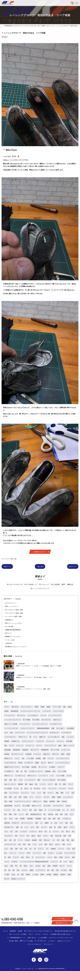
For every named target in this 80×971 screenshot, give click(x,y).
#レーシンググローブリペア (40, 588)
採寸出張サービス (9, 827)
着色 (66, 814)
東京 (27, 814)
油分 (71, 823)
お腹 (16, 818)
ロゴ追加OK (52, 767)
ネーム (6, 831)
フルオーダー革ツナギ (10, 762)
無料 (5, 745)
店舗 (64, 707)
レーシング (7, 810)
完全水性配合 (70, 728)
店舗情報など (9, 620)
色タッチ (43, 762)
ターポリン (51, 853)
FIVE (9, 870)
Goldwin (40, 810)
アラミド (70, 788)
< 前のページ (7, 566)
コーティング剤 (57, 707)
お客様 (61, 857)
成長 (57, 870)
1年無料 (28, 874)
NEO (13, 870)
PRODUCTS (6, 741)
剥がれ (27, 857)
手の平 (28, 853)
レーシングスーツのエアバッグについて (37, 732)
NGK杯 (10, 801)
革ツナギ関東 (26, 805)
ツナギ (20, 780)
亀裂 (10, 814)
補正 (61, 814)
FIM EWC (42, 874)
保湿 (66, 823)
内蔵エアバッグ (8, 775)
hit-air (54, 771)
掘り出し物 (58, 836)
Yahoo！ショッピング (69, 745)
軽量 (5, 793)
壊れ (44, 866)
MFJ (15, 840)
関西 (10, 797)
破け (5, 814)
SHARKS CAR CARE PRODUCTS (13, 630)
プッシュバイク (52, 788)
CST (30, 737)
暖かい (71, 861)
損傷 (56, 814)
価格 (58, 801)
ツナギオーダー (40, 741)
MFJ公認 (20, 762)
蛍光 (11, 848)
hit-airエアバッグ (32, 775)
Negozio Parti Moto (8, 805)
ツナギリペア (60, 767)
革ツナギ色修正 (62, 780)
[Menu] (76, 3)
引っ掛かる (14, 861)
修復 (44, 853)
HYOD (10, 780)
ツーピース (16, 857)
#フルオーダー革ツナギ (15, 584)
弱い (73, 831)
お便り (6, 866)
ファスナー (38, 797)
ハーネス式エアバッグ (55, 724)
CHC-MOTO (55, 866)
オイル (32, 827)
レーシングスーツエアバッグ (39, 724)
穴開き (59, 827)
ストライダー (62, 788)
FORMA (53, 797)
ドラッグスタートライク (62, 758)
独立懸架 (38, 758)
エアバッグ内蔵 (62, 771)
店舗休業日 (25, 750)
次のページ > (73, 566)
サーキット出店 (10, 640)
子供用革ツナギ (15, 741)
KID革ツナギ (42, 737)
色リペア (62, 866)
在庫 (69, 836)
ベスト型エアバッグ (20, 775)
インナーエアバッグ (25, 724)
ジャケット (41, 848)
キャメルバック (50, 741)
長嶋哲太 (56, 874)
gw (21, 771)
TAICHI (49, 866)
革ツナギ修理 (26, 719)
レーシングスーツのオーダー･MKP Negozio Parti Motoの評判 (34, 861)
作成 (19, 810)
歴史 (73, 848)
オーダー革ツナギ (66, 732)
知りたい (57, 844)
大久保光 (48, 874)
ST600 (69, 874)
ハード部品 (35, 874)
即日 (52, 870)
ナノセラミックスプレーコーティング (30, 711)
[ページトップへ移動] (76, 921)
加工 (58, 840)
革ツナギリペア (35, 750)
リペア (52, 775)
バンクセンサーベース (10, 844)
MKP (26, 784)
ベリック (69, 866)
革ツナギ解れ (35, 719)
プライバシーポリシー (26, 707)
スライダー (46, 797)
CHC (48, 870)
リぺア (61, 823)
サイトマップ (48, 944)
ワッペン (24, 810)
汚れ (62, 831)
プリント (72, 827)
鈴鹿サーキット (37, 801)
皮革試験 (6, 754)
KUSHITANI (20, 784)
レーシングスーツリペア (55, 715)
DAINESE (59, 797)
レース (40, 844)
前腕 (70, 870)
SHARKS (48, 707)
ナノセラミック (30, 745)
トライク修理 (30, 758)
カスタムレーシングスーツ (27, 728)
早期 (68, 840)
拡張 (40, 840)
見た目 (40, 831)
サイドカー (51, 758)
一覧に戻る (40, 566)
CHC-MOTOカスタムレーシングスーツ (16, 647)
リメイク (49, 857)
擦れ (24, 844)
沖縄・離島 (69, 741)
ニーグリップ (54, 861)
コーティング (19, 745)
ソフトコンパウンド (9, 715)
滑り (28, 836)
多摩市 (36, 707)
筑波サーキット (57, 719)
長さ (26, 848)
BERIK (39, 780)
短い (31, 848)
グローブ (50, 784)
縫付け (65, 827)
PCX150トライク (8, 758)
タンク (65, 861)
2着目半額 (7, 823)
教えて (51, 844)
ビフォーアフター (40, 857)
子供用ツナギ (46, 754)
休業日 (69, 707)
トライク (17, 758)
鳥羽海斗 (63, 874)
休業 (17, 771)
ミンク (26, 827)
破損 (72, 840)
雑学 (46, 844)
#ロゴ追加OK (55, 584)
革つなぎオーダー (54, 732)
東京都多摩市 (16, 750)
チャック (22, 836)
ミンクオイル (23, 831)
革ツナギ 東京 (55, 750)
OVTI (26, 771)
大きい (31, 866)
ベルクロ (69, 775)
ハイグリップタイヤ (58, 711)
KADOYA (31, 870)
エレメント (44, 827)
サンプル (11, 745)
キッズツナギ (37, 754)
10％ (16, 866)
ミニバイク (43, 715)
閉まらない (47, 840)
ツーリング (42, 784)
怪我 (9, 857)
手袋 (15, 814)
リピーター (39, 745)
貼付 (30, 810)
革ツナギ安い (47, 805)
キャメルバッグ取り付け (48, 780)
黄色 (63, 844)
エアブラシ (24, 870)
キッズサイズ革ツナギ (53, 737)
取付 (15, 780)
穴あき (13, 874)
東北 (5, 797)
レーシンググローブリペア (62, 762)
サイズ (71, 814)
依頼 (55, 857)
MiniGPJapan (47, 771)
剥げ (19, 844)
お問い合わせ (15, 707)
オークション (60, 741)
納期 (63, 840)
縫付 (35, 810)
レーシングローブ (67, 797)
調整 (36, 823)
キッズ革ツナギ (29, 762)
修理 (5, 780)
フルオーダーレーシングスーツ (23, 801)
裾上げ (26, 788)
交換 (73, 793)
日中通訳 (22, 818)
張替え (25, 866)
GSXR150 (6, 711)
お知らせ (68, 805)
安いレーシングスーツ (27, 823)
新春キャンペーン (36, 805)
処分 (5, 840)
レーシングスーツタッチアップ (12, 719)
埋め (29, 844)
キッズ (39, 793)
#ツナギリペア (44, 584)
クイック (20, 840)
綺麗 (53, 728)
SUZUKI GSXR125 (14, 711)
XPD (5, 870)
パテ (53, 840)
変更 (18, 870)
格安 (65, 836)
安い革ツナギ (15, 823)
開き (52, 836)
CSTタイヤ (8, 633)
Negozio (31, 784)
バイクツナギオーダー (10, 737)
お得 (16, 831)
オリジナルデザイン (58, 805)
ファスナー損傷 (60, 775)
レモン (6, 848)
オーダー (6, 707)
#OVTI (63, 584)
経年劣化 (50, 814)
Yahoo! (63, 737)
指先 (59, 818)
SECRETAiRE (52, 801)
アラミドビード (25, 793)
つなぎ (68, 848)
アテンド (70, 784)
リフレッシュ (12, 853)
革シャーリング (43, 767)
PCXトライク (55, 754)
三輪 (23, 758)
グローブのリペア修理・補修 (9, 559)
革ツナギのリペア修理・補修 (14, 610)
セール (35, 737)
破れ (45, 818)
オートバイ (61, 848)
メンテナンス (32, 831)
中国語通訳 (30, 818)
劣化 (16, 836)
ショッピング (70, 737)
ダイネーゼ (17, 805)
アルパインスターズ (70, 853)
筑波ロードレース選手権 (10, 724)
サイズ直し (64, 870)
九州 (15, 797)
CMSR (57, 793)
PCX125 (62, 754)
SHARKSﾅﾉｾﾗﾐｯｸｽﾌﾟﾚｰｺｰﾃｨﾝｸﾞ (12, 767)
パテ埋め (6, 874)
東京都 (42, 707)
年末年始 (64, 801)
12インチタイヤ (21, 715)
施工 (11, 732)
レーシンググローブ (30, 780)
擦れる (33, 836)
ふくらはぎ (59, 853)
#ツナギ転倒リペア (31, 584)
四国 (20, 797)
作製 (11, 866)
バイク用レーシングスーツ (36, 771)
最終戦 (45, 801)
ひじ (63, 810)
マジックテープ (8, 836)
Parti (36, 784)
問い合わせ (37, 788)
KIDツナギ (50, 762)
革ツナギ (6, 879)
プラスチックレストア (27, 741)
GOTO (22, 857)
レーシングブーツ (43, 775)
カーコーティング (19, 732)
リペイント (21, 853)
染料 (16, 848)
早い (47, 848)
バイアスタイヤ (46, 711)
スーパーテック (37, 853)
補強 (54, 818)
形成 (22, 874)
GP (60, 784)
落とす (68, 831)
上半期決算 (28, 754)
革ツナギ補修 (25, 767)
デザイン (46, 836)
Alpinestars (53, 848)
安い (11, 831)
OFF (20, 866)
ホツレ (72, 810)
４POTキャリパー (22, 737)
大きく (11, 818)
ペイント (6, 861)
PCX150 (68, 754)
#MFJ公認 (70, 584)
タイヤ (44, 788)
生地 (56, 823)
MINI (56, 784)
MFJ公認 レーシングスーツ (18, 879)
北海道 (25, 797)
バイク (34, 844)
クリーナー (56, 831)
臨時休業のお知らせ (36, 814)
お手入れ (38, 866)
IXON (49, 818)
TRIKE (44, 758)
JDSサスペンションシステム (13, 623)
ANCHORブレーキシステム (12, 637)
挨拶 (73, 857)
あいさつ (67, 857)
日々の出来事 (9, 626)
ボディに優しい (60, 728)
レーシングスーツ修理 (54, 810)
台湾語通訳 (38, 818)
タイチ (33, 793)
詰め (21, 848)
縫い (45, 814)
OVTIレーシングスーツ (11, 606)
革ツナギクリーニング (17, 754)
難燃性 (46, 823)
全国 (5, 801)
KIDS (44, 793)
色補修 (37, 762)
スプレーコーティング (50, 745)
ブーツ (31, 797)
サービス (16, 788)
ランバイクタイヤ (13, 793)
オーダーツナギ (65, 750)
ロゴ (14, 810)
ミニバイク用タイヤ (33, 715)
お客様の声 (8, 643)
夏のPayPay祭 (7, 750)
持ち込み (27, 840)
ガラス (6, 732)
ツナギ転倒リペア (9, 771)
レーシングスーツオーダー (11, 728)
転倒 (50, 827)
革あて (39, 836)
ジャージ (21, 814)
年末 (10, 840)
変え (5, 853)
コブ (41, 823)
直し (5, 818)
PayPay (59, 745)
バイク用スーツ (66, 818)
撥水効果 (34, 767)
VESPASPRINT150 (44, 750)
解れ (37, 827)
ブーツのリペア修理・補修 (13, 616)
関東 (62, 793)
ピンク (69, 844)
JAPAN (64, 784)
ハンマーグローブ (40, 870)
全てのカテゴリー (10, 603)
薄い (46, 831)
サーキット (50, 793)
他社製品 (34, 840)
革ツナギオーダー (46, 719)
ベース (67, 793)
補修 (17, 827)
